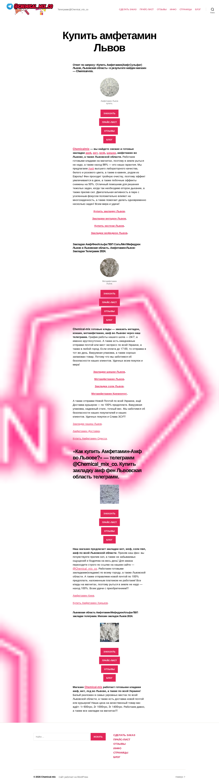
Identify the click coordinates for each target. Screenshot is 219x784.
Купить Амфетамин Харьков (90, 603)
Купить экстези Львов (109, 225)
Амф (91, 168)
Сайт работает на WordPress (73, 776)
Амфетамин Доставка (86, 431)
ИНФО (173, 9)
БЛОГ (198, 9)
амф (88, 153)
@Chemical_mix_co (85, 568)
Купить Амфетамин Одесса (90, 438)
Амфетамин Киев (83, 595)
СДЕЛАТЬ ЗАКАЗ (127, 9)
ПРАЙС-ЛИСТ (147, 9)
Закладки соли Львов (109, 386)
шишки (111, 153)
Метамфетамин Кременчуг (109, 393)
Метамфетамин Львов (109, 379)
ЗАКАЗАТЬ (109, 113)
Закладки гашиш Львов (87, 424)
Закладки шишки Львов (109, 371)
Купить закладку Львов (109, 211)
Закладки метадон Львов (109, 218)
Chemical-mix (93, 687)
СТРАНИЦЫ (186, 9)
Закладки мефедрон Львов (109, 233)
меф (102, 153)
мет (95, 153)
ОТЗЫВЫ (162, 9)
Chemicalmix (81, 149)
